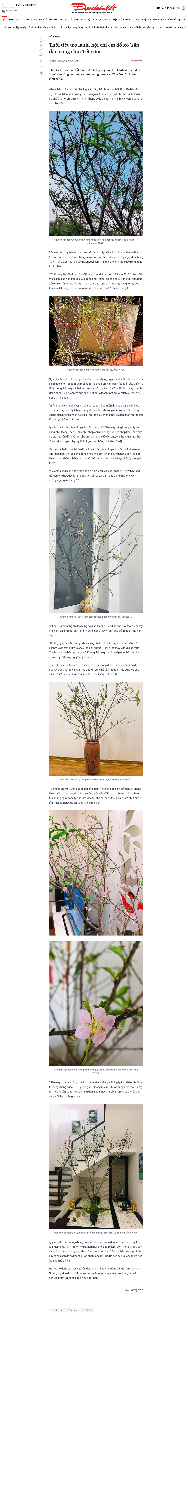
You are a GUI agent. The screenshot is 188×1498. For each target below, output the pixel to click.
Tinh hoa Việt (110, 20)
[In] (41, 73)
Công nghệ (140, 20)
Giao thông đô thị (170, 20)
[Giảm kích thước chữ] (40, 41)
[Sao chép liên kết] (41, 67)
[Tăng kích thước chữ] (40, 49)
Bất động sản (126, 20)
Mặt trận (24, 20)
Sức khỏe (74, 20)
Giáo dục (63, 20)
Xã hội (34, 20)
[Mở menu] (4, 5)
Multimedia (153, 20)
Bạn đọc (97, 20)
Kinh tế (43, 20)
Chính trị (13, 20)
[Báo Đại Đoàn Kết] (94, 8)
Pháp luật (86, 20)
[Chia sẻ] (185, 1494)
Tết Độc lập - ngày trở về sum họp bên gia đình (31, 27)
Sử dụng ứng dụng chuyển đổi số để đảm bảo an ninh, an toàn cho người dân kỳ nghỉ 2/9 (109, 27)
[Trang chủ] (4, 19)
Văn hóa (52, 20)
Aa (41, 45)
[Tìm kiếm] (11, 5)
